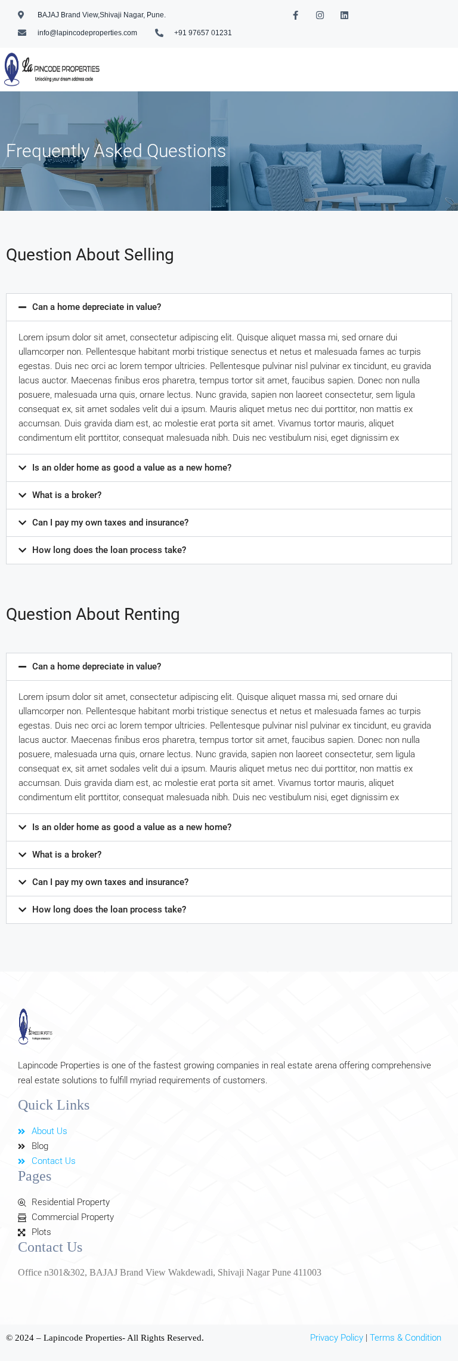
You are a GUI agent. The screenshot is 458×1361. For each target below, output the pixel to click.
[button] (229, 307)
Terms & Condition (405, 1337)
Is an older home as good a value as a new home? (131, 467)
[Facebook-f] (295, 15)
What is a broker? (66, 495)
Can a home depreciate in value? (96, 307)
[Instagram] (320, 15)
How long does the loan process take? (109, 550)
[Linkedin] (344, 15)
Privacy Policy (336, 1337)
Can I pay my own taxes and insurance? (110, 522)
